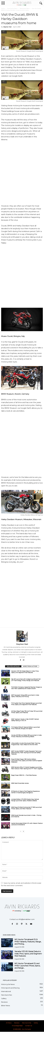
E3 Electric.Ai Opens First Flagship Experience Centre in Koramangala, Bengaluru (25, 791)
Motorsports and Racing (10, 988)
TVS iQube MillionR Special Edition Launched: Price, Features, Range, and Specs (25, 727)
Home (3, 8)
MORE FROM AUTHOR (30, 666)
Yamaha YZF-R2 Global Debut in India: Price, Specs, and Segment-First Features (25, 671)
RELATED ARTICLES (13, 666)
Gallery (3, 998)
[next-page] (23, 831)
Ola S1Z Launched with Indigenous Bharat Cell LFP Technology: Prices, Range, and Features (25, 679)
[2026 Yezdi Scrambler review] (5, 785)
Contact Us (28, 1025)
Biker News (5, 1005)
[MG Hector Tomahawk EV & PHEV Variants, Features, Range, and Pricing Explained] (7, 942)
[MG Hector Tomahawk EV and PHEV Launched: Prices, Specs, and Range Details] (7, 966)
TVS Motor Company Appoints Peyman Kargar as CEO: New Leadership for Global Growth (26, 687)
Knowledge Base (17, 1025)
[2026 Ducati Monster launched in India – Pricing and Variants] (5, 817)
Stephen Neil (7, 27)
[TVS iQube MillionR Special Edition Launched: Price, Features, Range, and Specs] (5, 729)
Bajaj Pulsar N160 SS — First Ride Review (24, 775)
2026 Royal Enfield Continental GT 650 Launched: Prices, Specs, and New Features (26, 807)
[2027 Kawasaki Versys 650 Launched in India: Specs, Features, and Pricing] (5, 697)
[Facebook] (20, 660)
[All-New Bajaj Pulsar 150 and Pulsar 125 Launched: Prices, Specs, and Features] (5, 713)
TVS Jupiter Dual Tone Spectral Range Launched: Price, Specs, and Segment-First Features (26, 703)
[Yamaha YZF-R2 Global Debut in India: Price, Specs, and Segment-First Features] (5, 673)
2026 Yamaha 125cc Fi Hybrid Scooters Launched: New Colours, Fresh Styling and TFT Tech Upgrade (27, 767)
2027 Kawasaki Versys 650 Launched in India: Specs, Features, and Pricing (25, 695)
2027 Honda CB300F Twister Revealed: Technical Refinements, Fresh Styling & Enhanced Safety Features (26, 752)
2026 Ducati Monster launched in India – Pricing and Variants (26, 815)
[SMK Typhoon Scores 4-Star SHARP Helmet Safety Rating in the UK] (5, 721)
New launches (6, 995)
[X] (27, 924)
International (6, 991)
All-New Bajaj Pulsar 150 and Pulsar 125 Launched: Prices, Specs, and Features (26, 711)
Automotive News (12, 8)
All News (8, 1023)
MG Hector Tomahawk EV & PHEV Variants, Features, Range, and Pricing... (28, 941)
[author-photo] (22, 636)
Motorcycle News (25, 8)
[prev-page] (20, 831)
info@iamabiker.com (26, 919)
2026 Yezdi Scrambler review (20, 783)
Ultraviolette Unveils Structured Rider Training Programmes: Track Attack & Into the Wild (25, 743)
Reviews (4, 1002)
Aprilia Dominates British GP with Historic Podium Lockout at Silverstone (27, 823)
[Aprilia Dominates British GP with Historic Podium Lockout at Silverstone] (5, 825)
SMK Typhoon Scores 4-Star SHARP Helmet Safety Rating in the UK (25, 719)
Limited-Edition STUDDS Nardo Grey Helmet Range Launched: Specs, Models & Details (25, 799)
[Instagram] (23, 660)
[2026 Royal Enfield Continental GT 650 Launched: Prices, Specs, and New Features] (5, 809)
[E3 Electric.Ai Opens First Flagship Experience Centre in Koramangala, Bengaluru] (5, 793)
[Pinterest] (22, 924)
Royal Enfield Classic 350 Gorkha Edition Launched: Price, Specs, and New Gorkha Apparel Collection (26, 760)
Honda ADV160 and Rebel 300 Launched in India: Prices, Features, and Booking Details (26, 735)
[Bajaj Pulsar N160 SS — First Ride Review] (5, 777)
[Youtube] (31, 924)
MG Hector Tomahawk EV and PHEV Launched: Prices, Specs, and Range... (27, 965)
